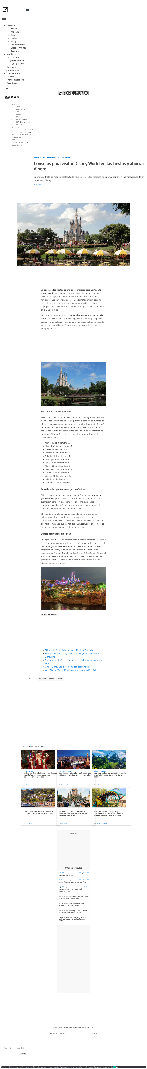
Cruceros (11, 76)
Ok (114, 1067)
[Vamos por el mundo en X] (12, 97)
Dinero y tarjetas (63, 902)
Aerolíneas (12, 83)
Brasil (60, 915)
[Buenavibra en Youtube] (15, 97)
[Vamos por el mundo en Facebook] (6, 97)
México (60, 879)
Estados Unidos (18, 48)
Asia (13, 35)
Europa (14, 41)
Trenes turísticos (15, 80)
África (14, 28)
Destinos (11, 25)
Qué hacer (12, 54)
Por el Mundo (39, 158)
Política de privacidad (57, 1033)
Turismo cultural (19, 64)
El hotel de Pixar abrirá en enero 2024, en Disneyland (70, 650)
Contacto (94, 1033)
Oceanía (15, 51)
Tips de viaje (13, 73)
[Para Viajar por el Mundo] (73, 93)
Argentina (16, 32)
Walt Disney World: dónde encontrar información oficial (71, 670)
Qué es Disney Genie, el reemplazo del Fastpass (67, 667)
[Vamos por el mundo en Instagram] (9, 97)
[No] (117, 1067)
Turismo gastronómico (17, 59)
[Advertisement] (82, 194)
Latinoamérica (18, 44)
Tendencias (61, 886)
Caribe (14, 38)
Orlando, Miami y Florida (68, 809)
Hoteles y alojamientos (12, 68)
